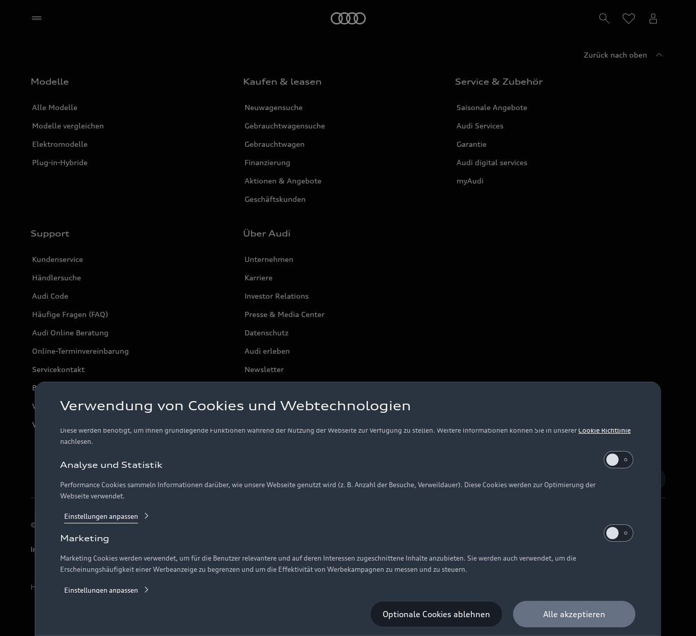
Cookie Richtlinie (604, 430)
